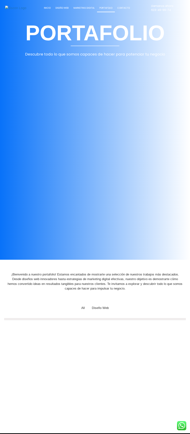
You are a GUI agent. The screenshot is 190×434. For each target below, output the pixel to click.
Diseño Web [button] (100, 308)
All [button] (83, 308)
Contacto (123, 7)
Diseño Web (62, 7)
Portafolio (105, 7)
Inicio (47, 7)
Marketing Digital (84, 7)
